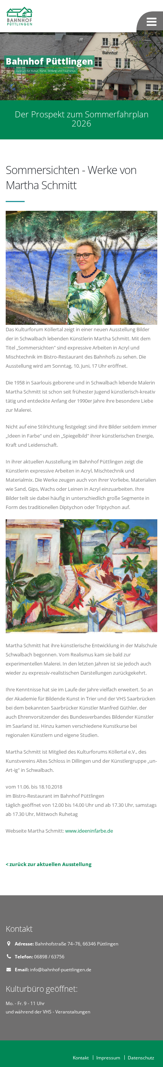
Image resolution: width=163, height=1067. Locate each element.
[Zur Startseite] (20, 15)
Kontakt (81, 1057)
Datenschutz (141, 1057)
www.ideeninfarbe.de (89, 830)
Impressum (108, 1057)
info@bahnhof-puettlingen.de (60, 969)
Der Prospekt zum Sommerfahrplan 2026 (82, 118)
